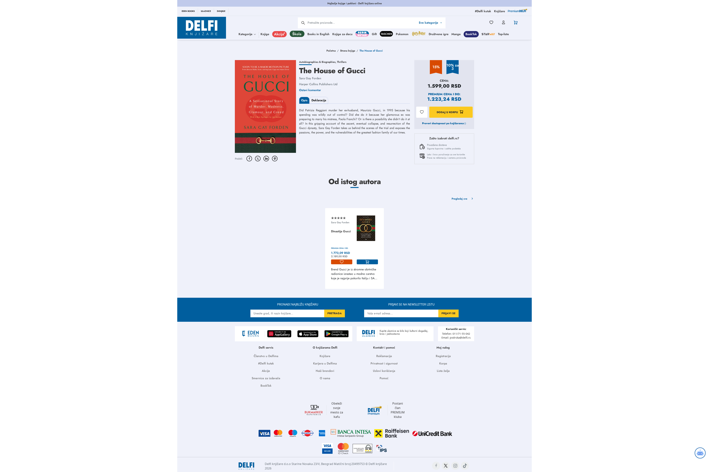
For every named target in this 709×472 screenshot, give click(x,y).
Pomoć (384, 378)
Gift (374, 34)
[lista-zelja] (341, 261)
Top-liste (503, 34)
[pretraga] (303, 23)
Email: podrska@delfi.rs (456, 337)
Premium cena (440, 94)
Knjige (265, 34)
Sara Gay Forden (310, 78)
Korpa (443, 363)
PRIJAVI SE (448, 313)
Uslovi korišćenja (384, 371)
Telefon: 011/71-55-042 (456, 333)
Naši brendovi (325, 371)
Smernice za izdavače (266, 378)
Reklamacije (384, 356)
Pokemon (402, 34)
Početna (331, 50)
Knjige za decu (342, 34)
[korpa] (367, 261)
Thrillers (341, 62)
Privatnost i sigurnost (384, 363)
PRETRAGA (334, 313)
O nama (325, 378)
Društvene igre (438, 34)
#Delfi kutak (266, 363)
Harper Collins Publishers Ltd (318, 84)
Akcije (266, 371)
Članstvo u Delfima (266, 356)
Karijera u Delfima (325, 363)
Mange (456, 34)
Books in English (318, 34)
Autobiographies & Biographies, (318, 62)
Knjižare (325, 356)
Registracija (443, 356)
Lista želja (443, 371)
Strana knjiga (347, 50)
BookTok (471, 34)
